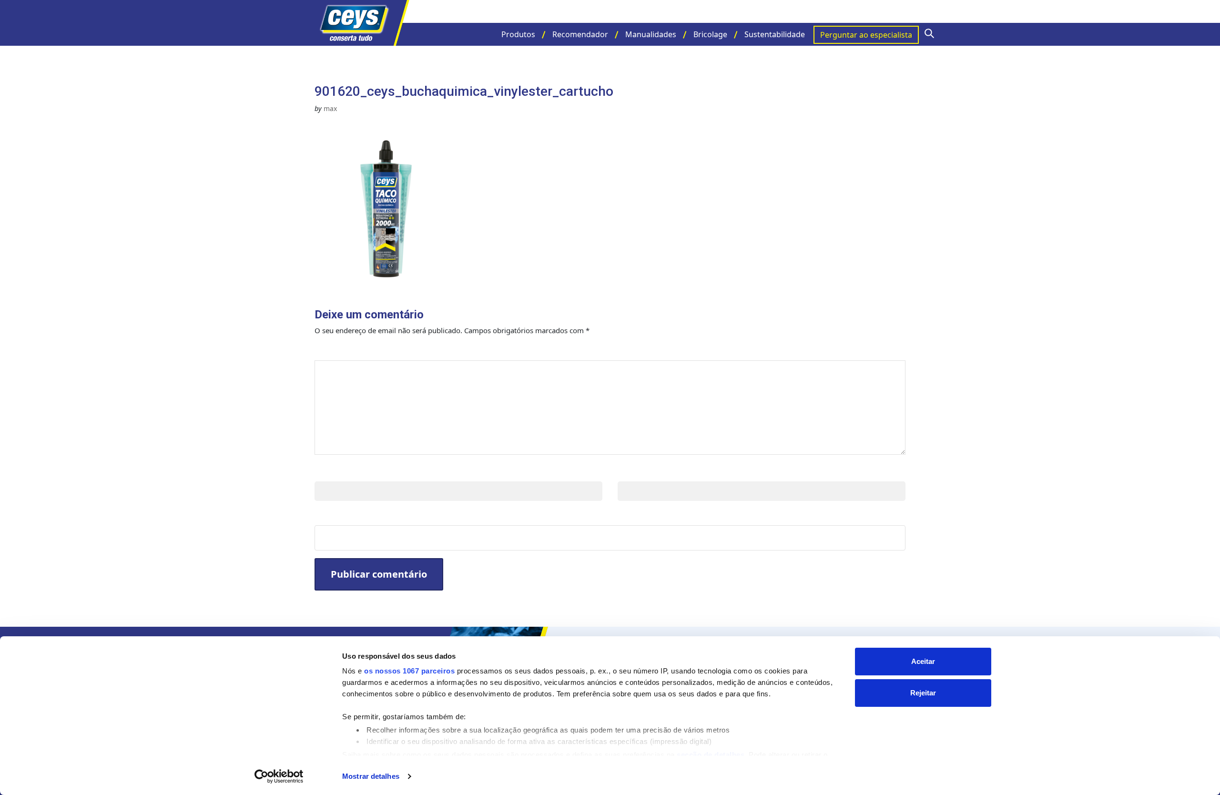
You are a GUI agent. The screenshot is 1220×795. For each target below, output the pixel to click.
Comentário (346, 350)
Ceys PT (362, 23)
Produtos (518, 34)
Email (631, 471)
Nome (329, 471)
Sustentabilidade (774, 34)
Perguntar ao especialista (866, 35)
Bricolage (710, 34)
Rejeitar (923, 693)
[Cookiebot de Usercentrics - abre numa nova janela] (279, 776)
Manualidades (650, 34)
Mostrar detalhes (370, 776)
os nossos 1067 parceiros (409, 671)
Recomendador (580, 34)
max (330, 108)
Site (324, 515)
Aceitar (923, 661)
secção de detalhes (710, 755)
